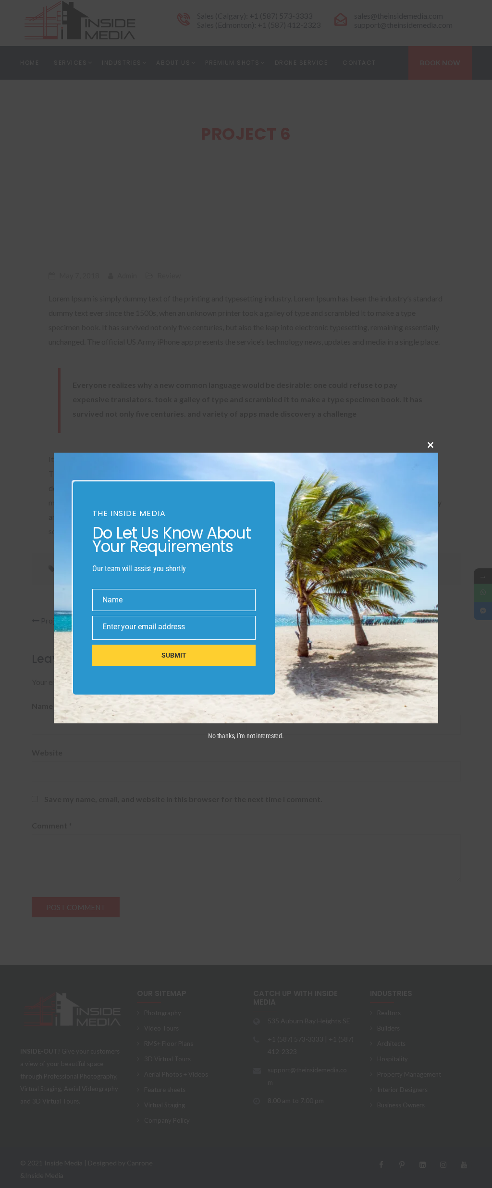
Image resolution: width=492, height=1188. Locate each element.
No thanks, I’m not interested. (245, 736)
